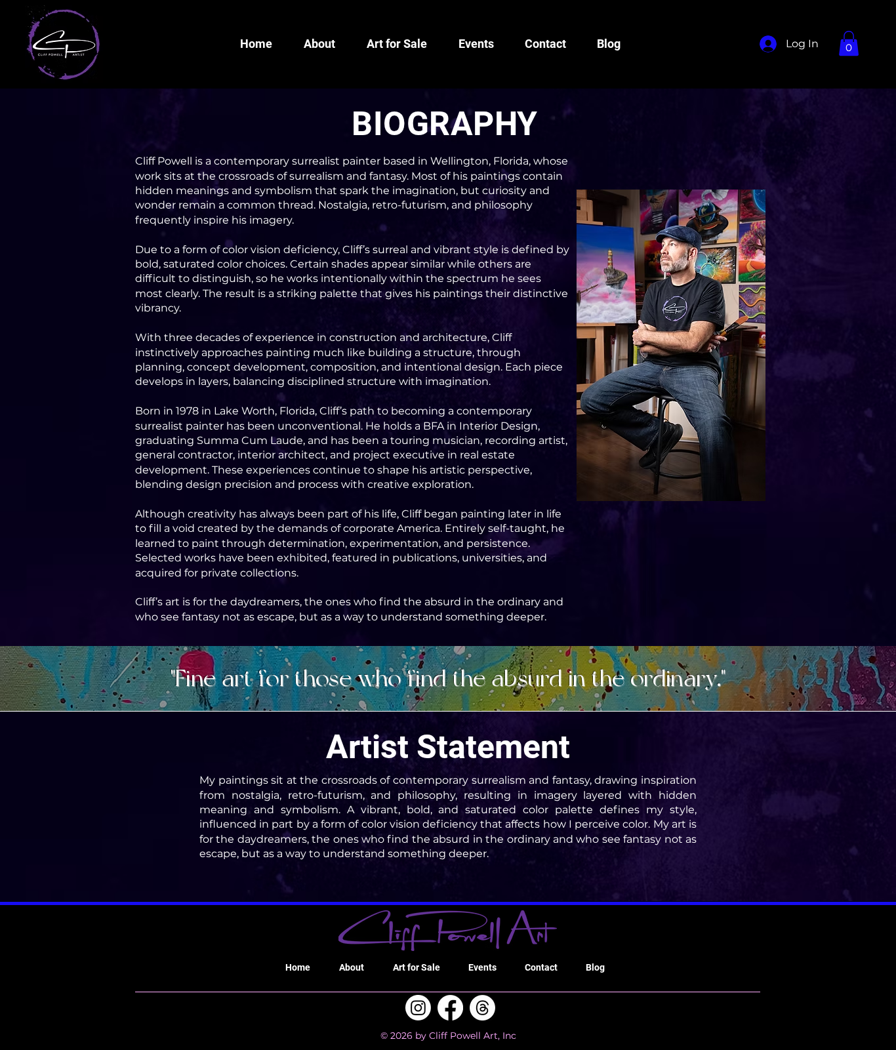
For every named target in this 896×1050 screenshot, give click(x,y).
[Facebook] (450, 1007)
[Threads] (482, 1007)
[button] (319, 44)
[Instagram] (418, 1007)
